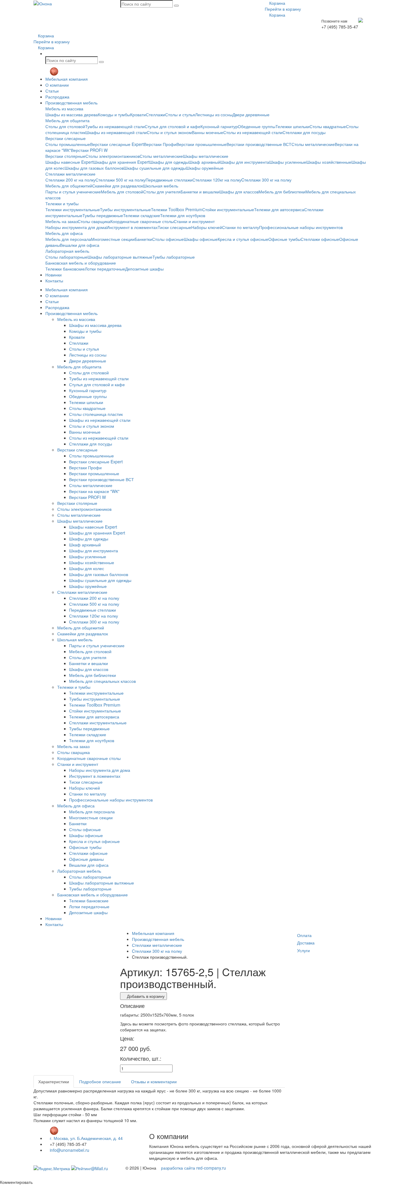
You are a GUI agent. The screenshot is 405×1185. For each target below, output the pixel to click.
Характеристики (53, 1081)
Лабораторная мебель (67, 251)
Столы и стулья (180, 114)
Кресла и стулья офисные (243, 239)
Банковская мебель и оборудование (80, 263)
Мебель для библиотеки (282, 192)
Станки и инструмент (194, 221)
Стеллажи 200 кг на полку (70, 180)
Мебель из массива (64, 109)
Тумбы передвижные (102, 215)
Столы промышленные (67, 144)
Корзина (276, 3)
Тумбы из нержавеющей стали (115, 126)
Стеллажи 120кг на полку (216, 180)
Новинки (53, 275)
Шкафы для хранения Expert (121, 162)
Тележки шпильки (292, 126)
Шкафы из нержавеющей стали (116, 132)
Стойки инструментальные (228, 209)
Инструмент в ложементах (132, 227)
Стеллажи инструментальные (98, 723)
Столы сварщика (94, 221)
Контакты (54, 281)
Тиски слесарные (174, 227)
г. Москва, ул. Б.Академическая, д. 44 (86, 1138)
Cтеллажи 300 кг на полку (266, 180)
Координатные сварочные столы (142, 221)
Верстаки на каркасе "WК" (94, 491)
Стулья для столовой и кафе (172, 126)
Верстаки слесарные (65, 138)
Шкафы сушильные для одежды (155, 168)
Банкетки (143, 239)
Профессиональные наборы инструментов (301, 227)
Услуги (303, 950)
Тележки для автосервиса (279, 209)
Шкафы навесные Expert (69, 162)
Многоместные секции (113, 239)
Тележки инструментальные (72, 209)
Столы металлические (313, 144)
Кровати (138, 114)
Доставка (306, 943)
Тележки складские (141, 215)
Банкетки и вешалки (200, 192)
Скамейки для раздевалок (117, 186)
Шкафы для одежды (169, 162)
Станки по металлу (240, 227)
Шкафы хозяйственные (328, 162)
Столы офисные (168, 239)
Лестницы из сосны (213, 114)
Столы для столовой (65, 126)
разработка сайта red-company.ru (193, 1168)
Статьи (52, 91)
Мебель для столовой (122, 192)
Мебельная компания (66, 79)
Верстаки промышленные (201, 144)
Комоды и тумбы (114, 114)
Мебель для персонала (68, 239)
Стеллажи (155, 114)
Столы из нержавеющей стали (253, 132)
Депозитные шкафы (144, 269)
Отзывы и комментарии (154, 1081)
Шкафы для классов (239, 192)
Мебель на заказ (61, 221)
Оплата (304, 935)
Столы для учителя (162, 192)
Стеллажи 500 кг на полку (120, 180)
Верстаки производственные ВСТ (259, 144)
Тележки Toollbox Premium (176, 209)
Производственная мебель (71, 103)
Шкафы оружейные (205, 168)
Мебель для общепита (67, 120)
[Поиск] (176, 6)
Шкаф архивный (204, 162)
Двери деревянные (251, 114)
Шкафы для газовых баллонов (94, 168)
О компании (57, 85)
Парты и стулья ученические (73, 192)
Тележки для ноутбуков (182, 215)
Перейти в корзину (283, 9)
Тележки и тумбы (62, 203)
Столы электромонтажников (112, 156)
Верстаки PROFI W (89, 150)
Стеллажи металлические (70, 174)
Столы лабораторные (66, 257)
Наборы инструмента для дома (75, 227)
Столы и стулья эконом (169, 132)
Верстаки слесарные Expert (117, 144)
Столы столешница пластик (96, 414)
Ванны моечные (207, 132)
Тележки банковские (65, 269)
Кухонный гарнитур (219, 126)
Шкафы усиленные (287, 162)
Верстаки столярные (65, 156)
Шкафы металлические (205, 156)
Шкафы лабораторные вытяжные (119, 257)
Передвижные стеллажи (169, 180)
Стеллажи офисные (320, 239)
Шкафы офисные (201, 239)
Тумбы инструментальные (125, 209)
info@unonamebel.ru (69, 1150)
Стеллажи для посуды (304, 132)
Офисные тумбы (284, 239)
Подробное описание (100, 1081)
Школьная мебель (160, 186)
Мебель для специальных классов (102, 681)
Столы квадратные (328, 126)
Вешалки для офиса (79, 245)
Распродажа (57, 97)
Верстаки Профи (160, 144)
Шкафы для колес (86, 568)
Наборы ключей (206, 227)
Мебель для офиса (64, 233)
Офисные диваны (86, 859)
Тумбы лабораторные (173, 257)
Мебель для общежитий (68, 186)
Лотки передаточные (105, 269)
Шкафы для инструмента (244, 162)
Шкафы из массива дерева (71, 114)
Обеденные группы (256, 126)
